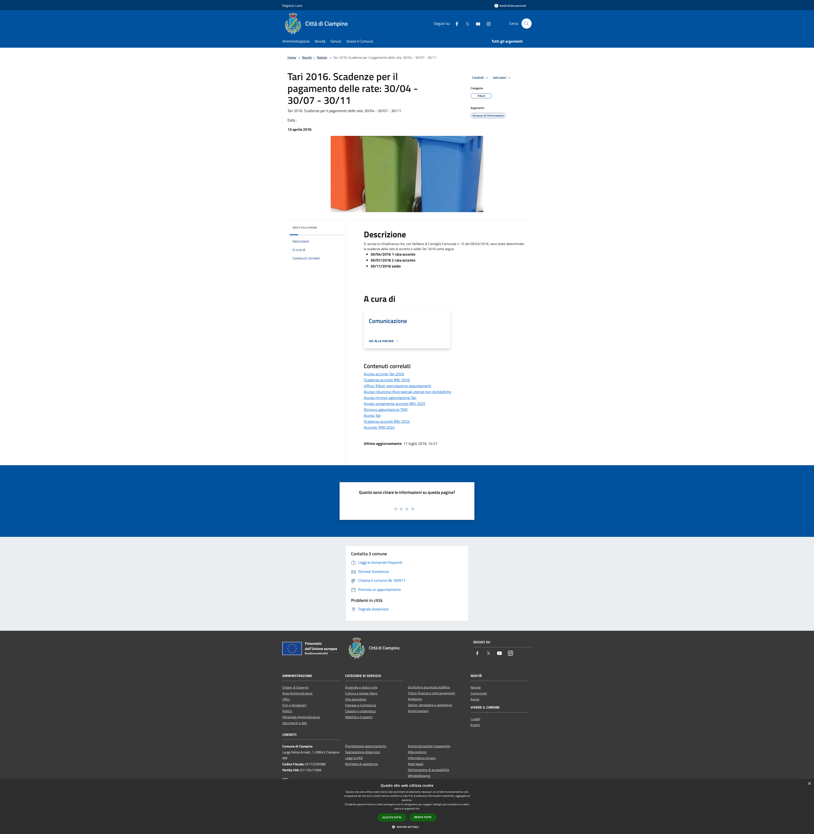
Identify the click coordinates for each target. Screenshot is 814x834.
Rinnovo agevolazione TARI (385, 409)
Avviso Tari (372, 415)
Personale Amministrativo (301, 717)
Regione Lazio (292, 5)
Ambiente (415, 699)
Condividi (478, 77)
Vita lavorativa (355, 699)
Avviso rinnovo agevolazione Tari (390, 398)
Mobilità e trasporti (359, 717)
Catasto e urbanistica (360, 711)
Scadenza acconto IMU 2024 (387, 421)
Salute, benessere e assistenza (430, 704)
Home (291, 57)
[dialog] (407, 806)
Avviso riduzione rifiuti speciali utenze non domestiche (407, 392)
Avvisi (475, 699)
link (417, 808)
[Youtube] (476, 23)
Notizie (322, 57)
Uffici (286, 699)
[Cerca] (526, 23)
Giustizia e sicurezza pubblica (429, 687)
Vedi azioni (500, 77)
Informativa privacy (422, 757)
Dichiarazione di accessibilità (428, 769)
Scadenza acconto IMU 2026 (387, 380)
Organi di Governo (295, 687)
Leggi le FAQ (354, 757)
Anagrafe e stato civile (361, 687)
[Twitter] (465, 23)
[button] (407, 827)
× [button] (809, 783)
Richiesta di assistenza (361, 763)
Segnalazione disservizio (362, 752)
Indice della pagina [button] (305, 228)
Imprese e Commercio (360, 705)
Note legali (415, 763)
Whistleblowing (419, 775)
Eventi (475, 724)
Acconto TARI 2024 (379, 427)
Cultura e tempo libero (361, 693)
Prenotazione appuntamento (365, 746)
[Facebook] (455, 23)
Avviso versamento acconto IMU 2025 (394, 404)
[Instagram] (487, 23)
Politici (287, 711)
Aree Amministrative (297, 693)
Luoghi (475, 718)
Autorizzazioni (418, 710)
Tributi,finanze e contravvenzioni (431, 693)
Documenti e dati (294, 722)
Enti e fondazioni (294, 705)
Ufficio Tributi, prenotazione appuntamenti (397, 386)
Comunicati (479, 693)
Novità (307, 57)
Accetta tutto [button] (391, 817)
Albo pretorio (417, 752)
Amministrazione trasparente (429, 746)
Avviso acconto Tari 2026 (384, 374)
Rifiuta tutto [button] (423, 817)
